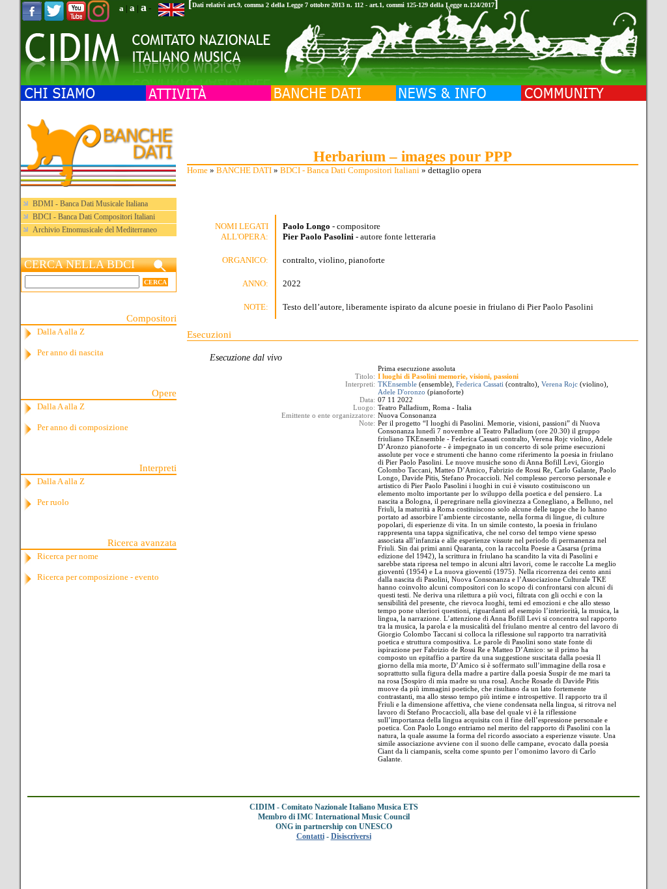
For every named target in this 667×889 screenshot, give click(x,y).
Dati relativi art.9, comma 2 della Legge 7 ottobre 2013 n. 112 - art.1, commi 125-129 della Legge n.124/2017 (343, 4)
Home (197, 170)
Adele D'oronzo (401, 392)
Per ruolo (53, 502)
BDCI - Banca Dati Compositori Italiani (349, 170)
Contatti (310, 836)
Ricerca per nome (67, 556)
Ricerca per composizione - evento (98, 577)
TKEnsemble (397, 384)
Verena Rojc (559, 384)
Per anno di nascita (70, 352)
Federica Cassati (480, 384)
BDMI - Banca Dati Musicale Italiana (90, 203)
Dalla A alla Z (61, 331)
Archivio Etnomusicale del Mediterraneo (95, 229)
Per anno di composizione (82, 427)
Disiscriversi (351, 836)
